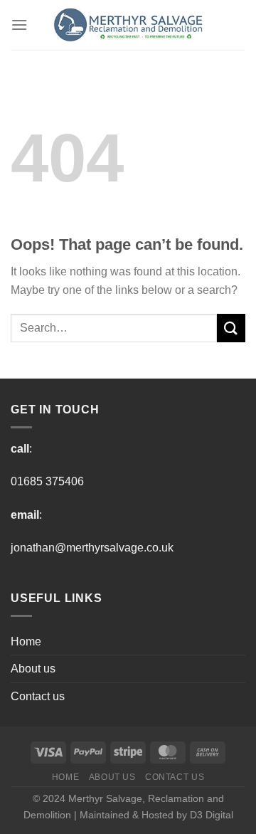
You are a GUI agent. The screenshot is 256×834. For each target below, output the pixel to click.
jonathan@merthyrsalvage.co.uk (92, 548)
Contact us (38, 696)
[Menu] (19, 24)
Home (26, 641)
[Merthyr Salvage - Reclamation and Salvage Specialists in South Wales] (128, 25)
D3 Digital (211, 814)
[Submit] (231, 328)
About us (33, 669)
